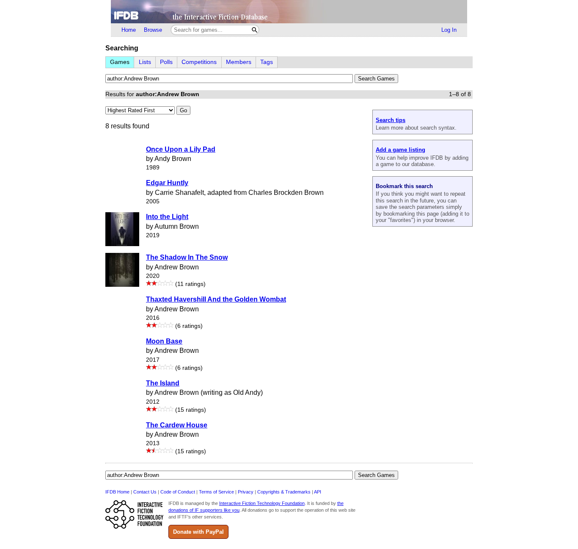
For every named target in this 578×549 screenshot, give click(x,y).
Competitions (199, 62)
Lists (145, 62)
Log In (449, 30)
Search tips (390, 120)
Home (128, 30)
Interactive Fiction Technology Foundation (262, 503)
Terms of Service (216, 491)
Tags (266, 62)
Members (238, 62)
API (317, 491)
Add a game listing (400, 150)
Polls (166, 62)
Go (183, 110)
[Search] (254, 29)
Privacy (245, 491)
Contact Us (145, 491)
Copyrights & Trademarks (284, 491)
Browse (153, 30)
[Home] (289, 11)
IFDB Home (117, 491)
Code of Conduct (177, 491)
